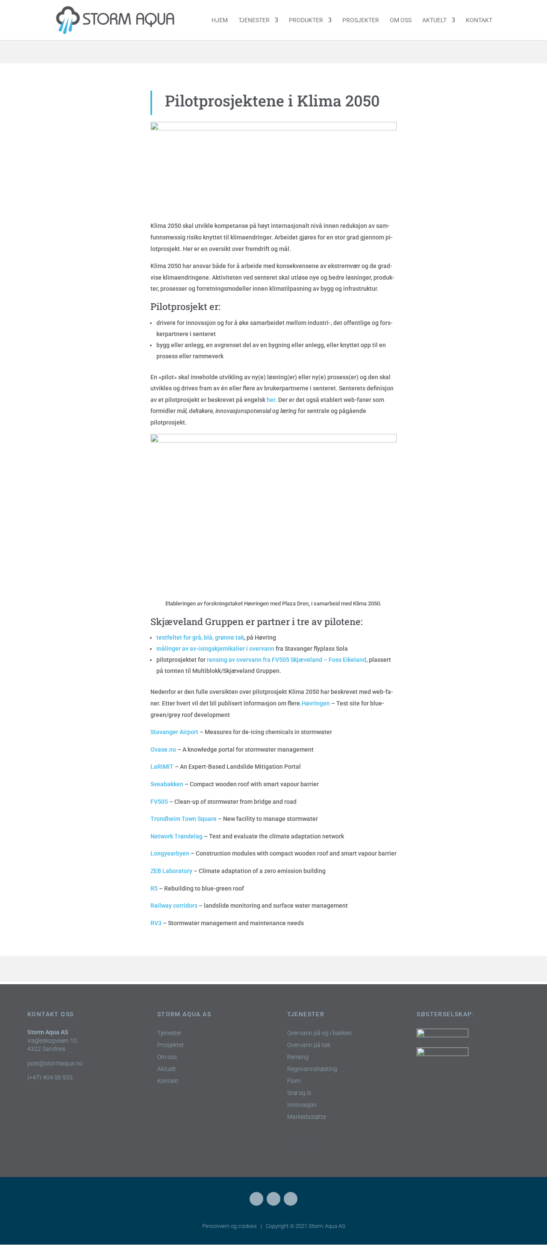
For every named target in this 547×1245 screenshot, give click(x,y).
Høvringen (316, 703)
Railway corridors (174, 905)
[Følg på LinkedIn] (273, 1199)
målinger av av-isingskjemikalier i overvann (215, 648)
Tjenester (254, 20)
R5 (154, 888)
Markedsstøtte (306, 1117)
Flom (293, 1081)
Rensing (298, 1057)
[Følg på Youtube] (290, 1199)
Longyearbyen (169, 853)
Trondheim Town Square (183, 818)
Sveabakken (166, 784)
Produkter (306, 20)
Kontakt (479, 20)
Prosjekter (360, 20)
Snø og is (299, 1093)
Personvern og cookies (229, 1226)
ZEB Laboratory (171, 870)
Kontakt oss (50, 1014)
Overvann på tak (308, 1045)
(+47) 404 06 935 (50, 1077)
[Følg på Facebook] (256, 1199)
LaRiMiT (162, 766)
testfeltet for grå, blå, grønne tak (200, 637)
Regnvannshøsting (312, 1069)
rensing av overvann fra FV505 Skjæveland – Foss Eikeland (286, 659)
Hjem (220, 20)
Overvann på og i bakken (319, 1033)
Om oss (401, 20)
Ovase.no (163, 749)
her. (272, 399)
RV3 (156, 923)
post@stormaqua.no (54, 1063)
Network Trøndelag (176, 836)
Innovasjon (302, 1105)
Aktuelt (434, 20)
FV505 (159, 801)
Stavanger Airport (175, 732)
